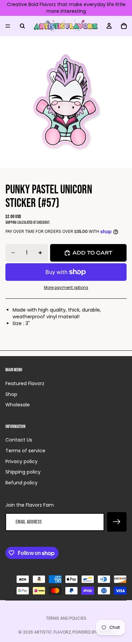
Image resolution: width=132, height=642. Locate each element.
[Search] (22, 26)
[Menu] (8, 26)
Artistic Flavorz (52, 632)
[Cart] (123, 26)
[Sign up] (117, 522)
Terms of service (25, 450)
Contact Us (18, 439)
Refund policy (21, 482)
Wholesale (17, 404)
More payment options (66, 287)
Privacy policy (21, 461)
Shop (11, 394)
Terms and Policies (66, 618)
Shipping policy (23, 472)
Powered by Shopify (93, 632)
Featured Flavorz (24, 383)
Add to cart (92, 253)
